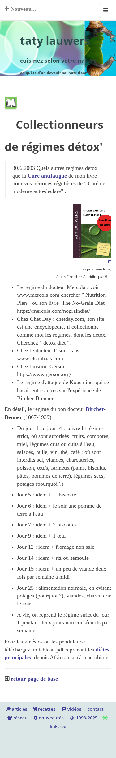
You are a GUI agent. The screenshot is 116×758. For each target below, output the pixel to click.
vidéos (73, 709)
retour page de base (34, 679)
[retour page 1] (109, 261)
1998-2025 (85, 718)
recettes (46, 709)
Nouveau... (22, 9)
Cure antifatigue (48, 176)
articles (19, 709)
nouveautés (50, 718)
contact (96, 709)
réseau (20, 718)
